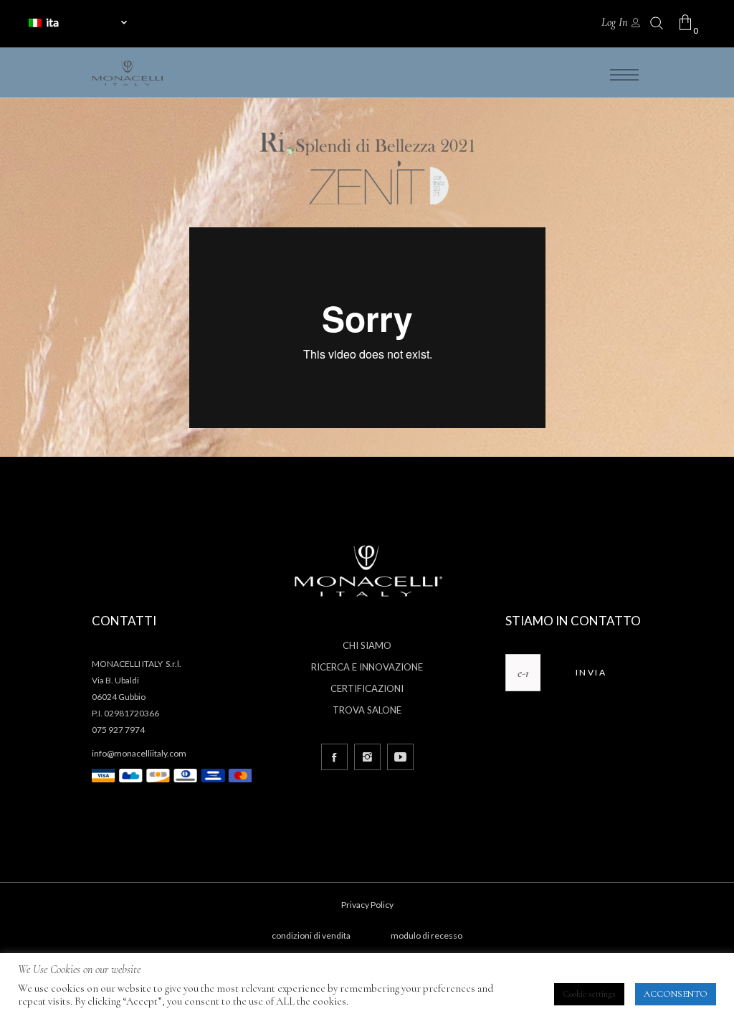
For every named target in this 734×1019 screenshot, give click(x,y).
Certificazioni (367, 688)
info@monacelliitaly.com (139, 753)
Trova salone (367, 710)
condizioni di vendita (311, 935)
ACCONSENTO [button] (675, 994)
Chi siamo (367, 645)
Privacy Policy (367, 904)
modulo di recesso (426, 935)
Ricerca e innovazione (367, 667)
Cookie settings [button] (589, 994)
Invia (591, 672)
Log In (614, 22)
